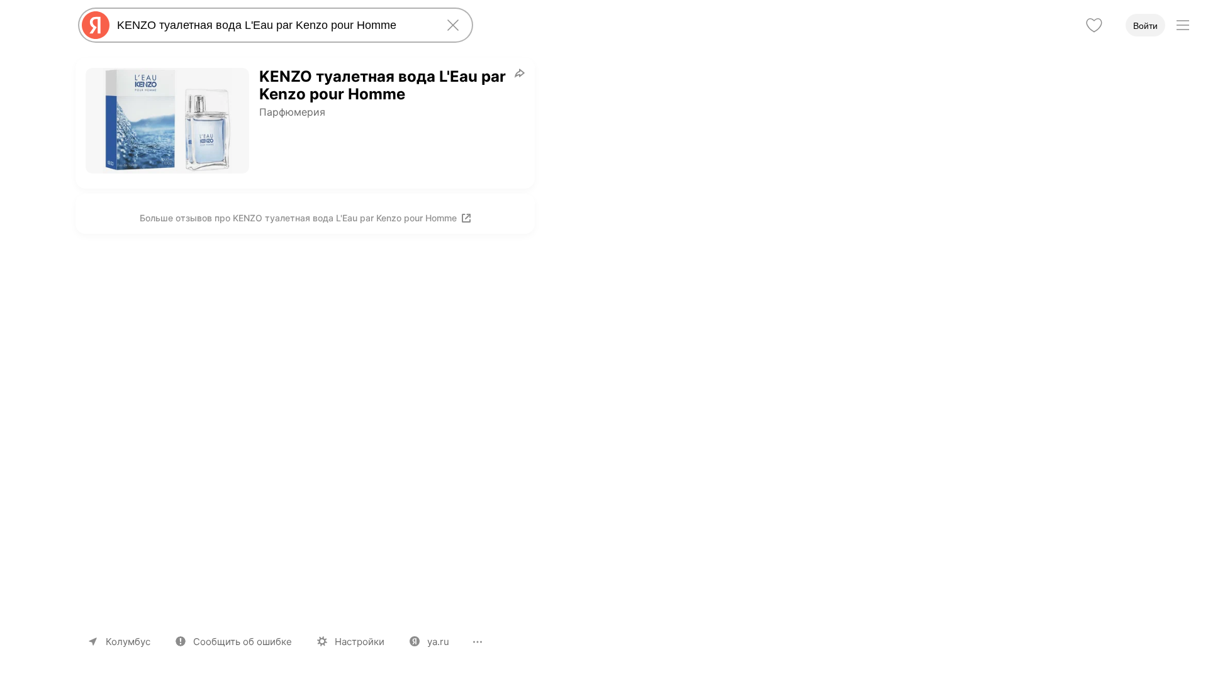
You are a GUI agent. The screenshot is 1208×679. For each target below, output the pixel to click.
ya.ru (438, 642)
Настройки (359, 642)
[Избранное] (1094, 25)
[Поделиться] (520, 73)
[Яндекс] (95, 25)
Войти (1145, 26)
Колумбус (128, 642)
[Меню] (1182, 25)
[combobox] (273, 25)
